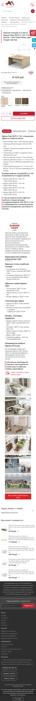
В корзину (24, 113)
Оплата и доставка (7, 644)
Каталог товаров (14, 18)
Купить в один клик (18, 118)
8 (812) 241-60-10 (32, 4)
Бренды (3, 623)
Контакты (4, 625)
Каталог (3, 620)
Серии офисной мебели (8, 636)
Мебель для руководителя (9, 633)
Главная (3, 18)
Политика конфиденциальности (11, 649)
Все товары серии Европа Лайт (18, 496)
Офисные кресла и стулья (9, 638)
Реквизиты (4, 654)
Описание (7, 131)
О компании (5, 618)
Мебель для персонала (8, 631)
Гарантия (4, 646)
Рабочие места (14, 22)
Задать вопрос (9, 678)
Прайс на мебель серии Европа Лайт (20, 373)
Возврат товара (6, 651)
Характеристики (19, 131)
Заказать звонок (9, 673)
